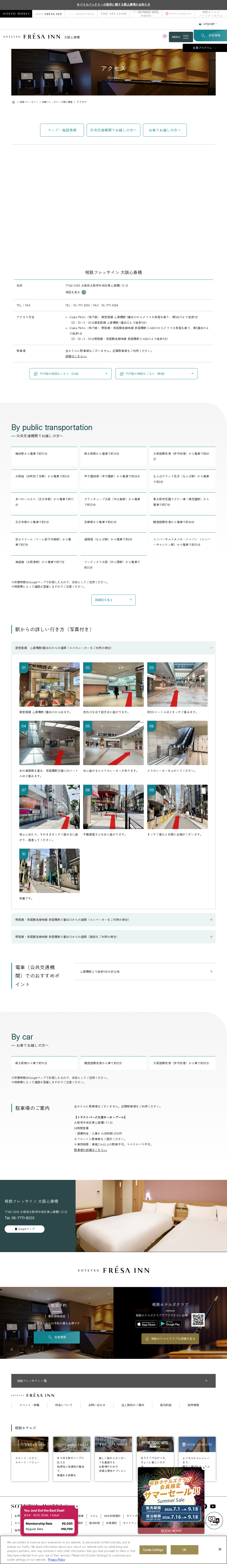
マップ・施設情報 (62, 130)
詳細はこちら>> (76, 356)
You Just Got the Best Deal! (45, 1503)
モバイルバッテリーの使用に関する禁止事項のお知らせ (113, 4)
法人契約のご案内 (132, 1404)
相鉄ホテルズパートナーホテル (210, 14)
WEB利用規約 (112, 1516)
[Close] (220, 1549)
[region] (113, 1550)
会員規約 (111, 1523)
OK (184, 1550)
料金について (63, 1404)
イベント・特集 (29, 1404)
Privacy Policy (56, 1559)
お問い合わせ (97, 1404)
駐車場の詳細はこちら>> (90, 1150)
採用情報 (193, 1404)
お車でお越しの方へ (165, 130)
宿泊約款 (166, 1404)
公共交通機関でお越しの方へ (113, 130)
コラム (94, 1516)
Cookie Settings (153, 1550)
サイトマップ (131, 1523)
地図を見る (72, 292)
